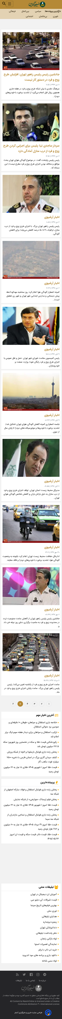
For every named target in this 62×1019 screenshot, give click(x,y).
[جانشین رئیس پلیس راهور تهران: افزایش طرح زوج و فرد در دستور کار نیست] (31, 51)
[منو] (9, 4)
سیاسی (38, 11)
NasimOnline (28, 1001)
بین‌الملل (25, 11)
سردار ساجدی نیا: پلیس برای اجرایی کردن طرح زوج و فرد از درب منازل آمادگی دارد (31, 148)
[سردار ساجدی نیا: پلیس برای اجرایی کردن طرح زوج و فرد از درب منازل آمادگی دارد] (31, 122)
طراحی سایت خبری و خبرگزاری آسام (28, 1012)
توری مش (52, 911)
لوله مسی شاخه (49, 961)
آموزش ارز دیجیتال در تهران (44, 894)
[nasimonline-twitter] (24, 974)
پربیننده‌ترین (47, 782)
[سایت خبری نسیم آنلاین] (37, 4)
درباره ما (43, 981)
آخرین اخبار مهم (45, 715)
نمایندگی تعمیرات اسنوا (45, 944)
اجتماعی (29, 16)
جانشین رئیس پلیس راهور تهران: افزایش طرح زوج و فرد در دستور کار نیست (31, 77)
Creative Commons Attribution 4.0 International (38, 1003)
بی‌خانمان (43, 16)
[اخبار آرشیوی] (31, 194)
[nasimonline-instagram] (38, 974)
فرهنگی (12, 11)
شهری (55, 16)
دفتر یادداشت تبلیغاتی (46, 933)
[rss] (17, 974)
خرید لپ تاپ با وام (48, 950)
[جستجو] (4, 3)
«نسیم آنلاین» (24, 995)
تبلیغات (19, 981)
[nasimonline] (31, 974)
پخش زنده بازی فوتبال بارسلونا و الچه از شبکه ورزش (32, 752)
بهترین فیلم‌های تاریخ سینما (44, 905)
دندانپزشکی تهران (48, 928)
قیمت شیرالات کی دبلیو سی (44, 900)
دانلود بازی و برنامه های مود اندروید (39, 955)
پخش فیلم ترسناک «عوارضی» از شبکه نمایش (36, 800)
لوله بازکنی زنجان (49, 939)
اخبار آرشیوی (51, 217)
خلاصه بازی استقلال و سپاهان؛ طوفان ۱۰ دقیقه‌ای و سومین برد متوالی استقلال (34, 725)
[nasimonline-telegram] (44, 974)
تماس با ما (31, 981)
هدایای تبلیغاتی (49, 917)
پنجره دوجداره (50, 922)
